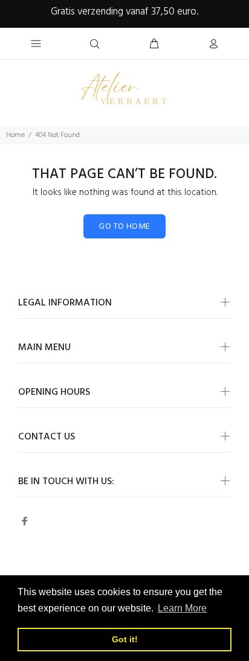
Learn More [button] (182, 608)
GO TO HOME (124, 227)
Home (15, 135)
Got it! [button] (125, 639)
